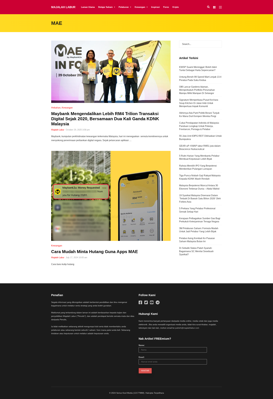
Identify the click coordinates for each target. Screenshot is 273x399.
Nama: (142, 345)
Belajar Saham (105, 7)
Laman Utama (88, 7)
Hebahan (56, 107)
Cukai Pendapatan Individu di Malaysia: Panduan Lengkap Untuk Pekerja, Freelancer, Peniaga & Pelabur (199, 126)
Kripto (175, 7)
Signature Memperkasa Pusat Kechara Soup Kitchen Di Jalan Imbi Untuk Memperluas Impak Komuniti (198, 103)
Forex (166, 7)
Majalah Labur (63, 7)
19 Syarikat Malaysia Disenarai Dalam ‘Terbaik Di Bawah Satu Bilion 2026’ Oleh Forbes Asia (200, 198)
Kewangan (140, 7)
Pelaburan (124, 7)
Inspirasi (155, 7)
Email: (142, 357)
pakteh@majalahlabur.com (187, 328)
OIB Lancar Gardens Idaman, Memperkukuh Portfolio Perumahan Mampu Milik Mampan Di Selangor (197, 90)
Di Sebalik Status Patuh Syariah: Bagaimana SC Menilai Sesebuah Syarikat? (196, 251)
